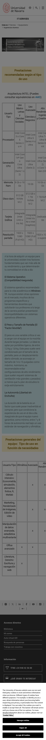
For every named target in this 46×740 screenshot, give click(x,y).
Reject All (23, 728)
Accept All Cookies (23, 735)
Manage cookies (23, 720)
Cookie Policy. (8, 715)
